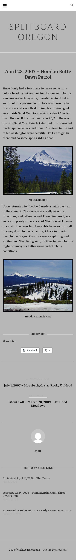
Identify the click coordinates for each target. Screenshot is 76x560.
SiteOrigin (61, 549)
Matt (38, 450)
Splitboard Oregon (38, 31)
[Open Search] (71, 5)
